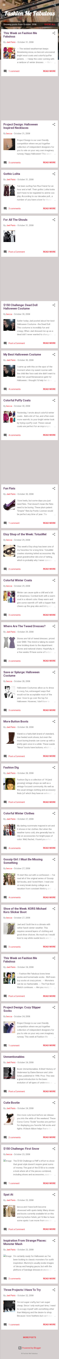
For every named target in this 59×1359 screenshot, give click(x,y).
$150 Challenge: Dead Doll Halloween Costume (20, 306)
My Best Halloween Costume (22, 354)
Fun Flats (9, 488)
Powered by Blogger (31, 1348)
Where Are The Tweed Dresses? (24, 626)
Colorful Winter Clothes (18, 813)
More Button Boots (15, 721)
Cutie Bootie (11, 1102)
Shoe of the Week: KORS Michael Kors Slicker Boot (24, 910)
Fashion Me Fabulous (30, 13)
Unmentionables (13, 1056)
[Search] (55, 5)
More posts (29, 1337)
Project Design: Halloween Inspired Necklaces (20, 126)
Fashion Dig (11, 767)
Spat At (8, 1194)
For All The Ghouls (15, 219)
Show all (50, 24)
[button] (54, 33)
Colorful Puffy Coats (17, 400)
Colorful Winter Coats (17, 580)
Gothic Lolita (11, 174)
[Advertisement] (29, 98)
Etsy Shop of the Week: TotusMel (24, 534)
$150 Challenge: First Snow (21, 1148)
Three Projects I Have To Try (22, 1290)
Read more (49, 71)
